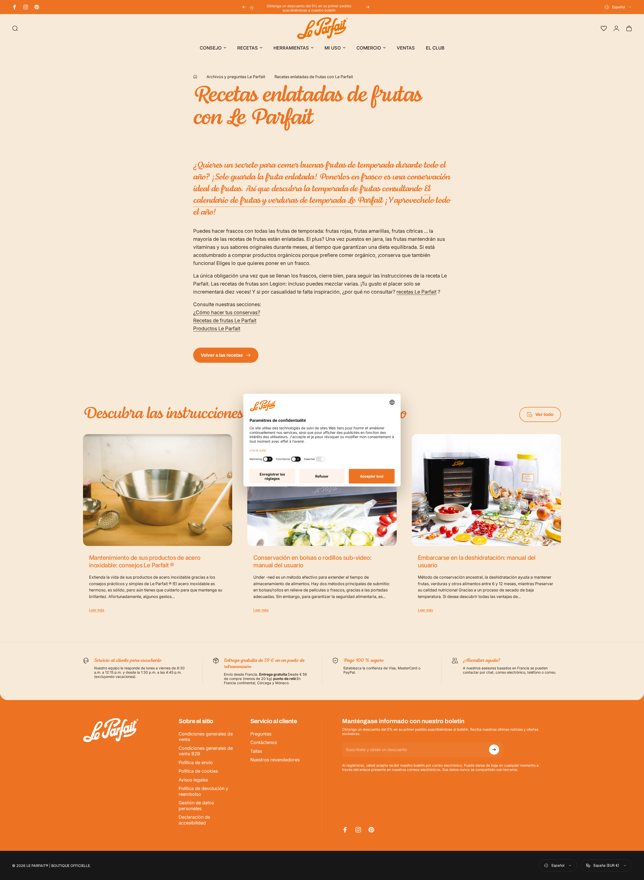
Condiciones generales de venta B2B (206, 751)
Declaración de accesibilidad (194, 819)
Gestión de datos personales (196, 805)
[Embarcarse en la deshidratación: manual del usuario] (486, 490)
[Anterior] (244, 7)
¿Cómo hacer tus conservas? (226, 312)
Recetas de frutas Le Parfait (224, 320)
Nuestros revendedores (275, 759)
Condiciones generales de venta (206, 736)
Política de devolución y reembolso (203, 791)
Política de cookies (198, 771)
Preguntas (260, 733)
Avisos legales (193, 779)
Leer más (96, 610)
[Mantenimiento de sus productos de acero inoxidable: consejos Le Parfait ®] (157, 490)
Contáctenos (263, 742)
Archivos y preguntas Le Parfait (236, 76)
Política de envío (196, 762)
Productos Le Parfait (216, 329)
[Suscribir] (494, 750)
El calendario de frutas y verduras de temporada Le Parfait (311, 195)
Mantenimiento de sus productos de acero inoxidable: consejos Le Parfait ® (144, 561)
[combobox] (618, 7)
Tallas (256, 751)
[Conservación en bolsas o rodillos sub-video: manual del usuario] (321, 490)
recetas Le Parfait (416, 292)
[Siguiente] (367, 7)
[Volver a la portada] (195, 77)
